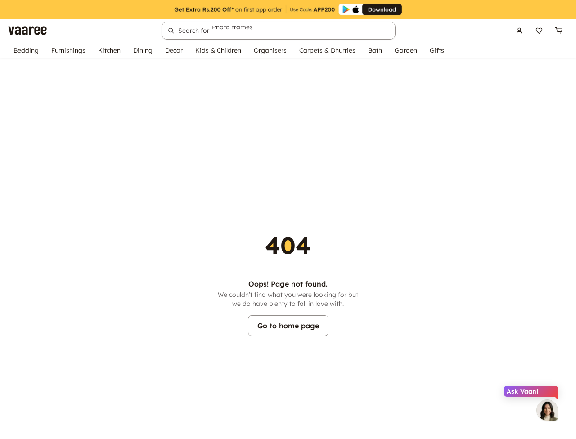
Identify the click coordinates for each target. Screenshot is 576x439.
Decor (174, 50)
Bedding (26, 50)
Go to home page (288, 325)
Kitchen (109, 50)
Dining (143, 50)
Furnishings (68, 50)
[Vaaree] (27, 30)
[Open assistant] (547, 410)
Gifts (437, 50)
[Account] (519, 30)
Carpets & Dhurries (327, 50)
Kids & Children (218, 50)
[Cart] (559, 30)
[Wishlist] (539, 30)
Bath (375, 50)
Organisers (270, 50)
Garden (406, 50)
